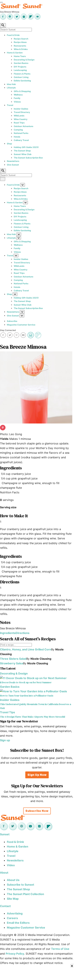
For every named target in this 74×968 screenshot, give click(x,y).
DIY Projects (20, 66)
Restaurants (20, 45)
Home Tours (20, 56)
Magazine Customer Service (21, 324)
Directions (22, 633)
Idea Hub (11, 84)
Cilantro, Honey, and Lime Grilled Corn (25, 649)
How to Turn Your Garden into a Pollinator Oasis (26, 695)
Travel (10, 105)
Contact (5, 906)
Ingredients (7, 633)
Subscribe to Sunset (20, 884)
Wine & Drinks (21, 49)
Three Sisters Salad (13, 658)
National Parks (21, 133)
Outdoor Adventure (23, 126)
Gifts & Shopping (22, 91)
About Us (13, 880)
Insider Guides (21, 108)
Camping (18, 129)
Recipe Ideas (20, 42)
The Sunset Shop (22, 150)
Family (17, 98)
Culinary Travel (21, 140)
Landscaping (20, 70)
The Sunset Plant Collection (25, 894)
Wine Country (20, 119)
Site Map (13, 898)
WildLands (19, 115)
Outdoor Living (21, 77)
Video (11, 865)
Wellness (18, 94)
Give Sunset (13, 164)
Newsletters (13, 161)
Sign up (5, 740)
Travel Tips (7, 712)
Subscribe (12, 321)
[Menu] (1, 2)
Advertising (15, 913)
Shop (9, 143)
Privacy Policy (15, 953)
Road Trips (19, 122)
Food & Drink (13, 35)
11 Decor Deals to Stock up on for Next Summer (25, 682)
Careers (12, 918)
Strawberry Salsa (11, 663)
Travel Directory (22, 112)
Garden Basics (21, 63)
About (4, 872)
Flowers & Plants (22, 73)
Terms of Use (60, 948)
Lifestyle (11, 87)
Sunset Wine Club (22, 154)
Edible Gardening (22, 80)
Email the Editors (18, 922)
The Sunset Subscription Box (28, 157)
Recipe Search (21, 38)
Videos (17, 101)
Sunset (4, 834)
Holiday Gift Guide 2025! (26, 147)
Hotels (17, 136)
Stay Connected (8, 330)
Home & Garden (15, 52)
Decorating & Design (24, 59)
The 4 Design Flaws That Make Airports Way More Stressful (32, 716)
